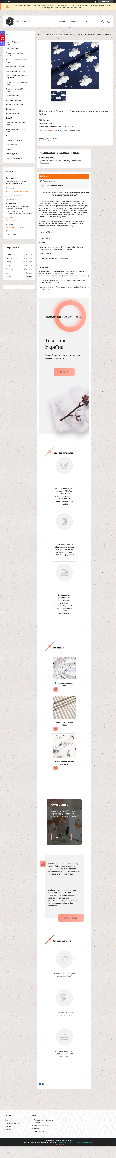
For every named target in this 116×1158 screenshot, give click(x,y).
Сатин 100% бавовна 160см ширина (16, 124)
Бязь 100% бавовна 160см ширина (15, 43)
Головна (62, 21)
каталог (64, 372)
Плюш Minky (10, 118)
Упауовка (37, 1128)
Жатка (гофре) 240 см (14, 158)
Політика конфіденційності (84, 1142)
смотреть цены (61, 837)
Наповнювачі (11, 109)
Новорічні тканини (12, 113)
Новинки (73, 21)
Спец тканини (11, 136)
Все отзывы (71, 918)
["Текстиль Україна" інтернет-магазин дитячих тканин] (10, 21)
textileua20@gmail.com (14, 227)
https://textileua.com (13, 221)
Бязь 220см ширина (13, 49)
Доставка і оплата (12, 1123)
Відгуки (8, 1126)
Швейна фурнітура (13, 154)
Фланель (9, 149)
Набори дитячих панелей (15, 104)
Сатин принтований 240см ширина (15, 130)
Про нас (8, 1120)
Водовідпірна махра (13, 100)
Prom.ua (68, 1140)
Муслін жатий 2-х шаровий (15, 66)
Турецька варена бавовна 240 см (15, 54)
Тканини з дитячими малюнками (55, 35)
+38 (53, 317)
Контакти (8, 1129)
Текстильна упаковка (14, 140)
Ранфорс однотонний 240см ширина (16, 83)
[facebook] (40, 1084)
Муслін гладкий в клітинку (15, 71)
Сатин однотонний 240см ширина (15, 90)
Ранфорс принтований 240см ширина (17, 61)
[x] (43, 1084)
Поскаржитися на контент (66, 1142)
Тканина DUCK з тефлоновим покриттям (16, 77)
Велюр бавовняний (13, 96)
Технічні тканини (12, 145)
